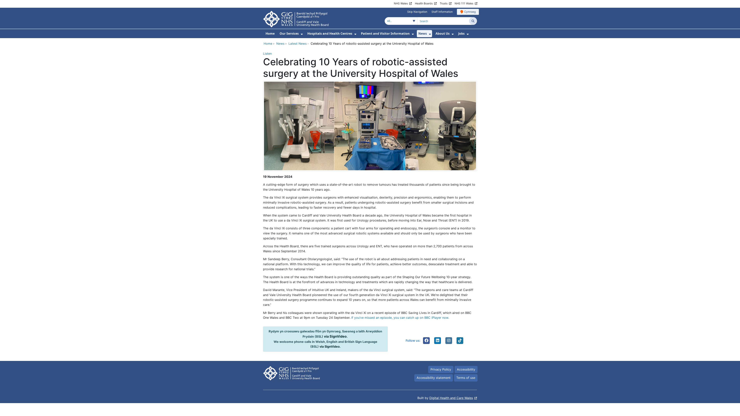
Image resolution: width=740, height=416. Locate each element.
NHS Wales (401, 3)
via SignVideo (335, 336)
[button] (426, 340)
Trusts (443, 3)
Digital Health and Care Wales (451, 398)
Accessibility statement (434, 378)
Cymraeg (470, 11)
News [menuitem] (422, 33)
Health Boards (424, 3)
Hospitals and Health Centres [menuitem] (329, 33)
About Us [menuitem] (443, 33)
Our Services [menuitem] (289, 33)
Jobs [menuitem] (461, 33)
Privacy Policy (441, 369)
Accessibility (466, 369)
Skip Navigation (417, 11)
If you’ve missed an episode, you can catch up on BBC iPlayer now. (400, 318)
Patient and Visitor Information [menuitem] (385, 33)
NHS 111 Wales (464, 3)
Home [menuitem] (270, 33)
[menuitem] (302, 34)
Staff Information (442, 11)
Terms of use (465, 378)
